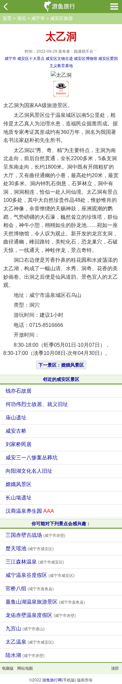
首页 (7, 18)
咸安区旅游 (61, 18)
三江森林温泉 (35, 562)
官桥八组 (30, 588)
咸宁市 (38, 18)
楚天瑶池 (30, 548)
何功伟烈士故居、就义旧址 (37, 404)
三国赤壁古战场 (35, 535)
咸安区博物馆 (85, 58)
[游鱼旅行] (60, 6)
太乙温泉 (30, 642)
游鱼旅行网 (52, 680)
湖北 (21, 18)
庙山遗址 (16, 417)
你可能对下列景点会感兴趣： (61, 523)
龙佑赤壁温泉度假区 (41, 615)
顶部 (115, 668)
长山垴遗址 (19, 497)
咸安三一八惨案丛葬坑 (32, 457)
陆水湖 (25, 655)
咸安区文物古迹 (59, 58)
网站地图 (25, 668)
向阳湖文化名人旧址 (29, 471)
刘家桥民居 (19, 444)
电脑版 (8, 668)
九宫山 (25, 628)
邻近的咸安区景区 (61, 379)
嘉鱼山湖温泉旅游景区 (45, 602)
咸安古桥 (16, 431)
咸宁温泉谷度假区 (40, 575)
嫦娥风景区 (19, 484)
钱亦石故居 (19, 391)
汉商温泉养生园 (30, 511)
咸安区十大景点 (31, 58)
